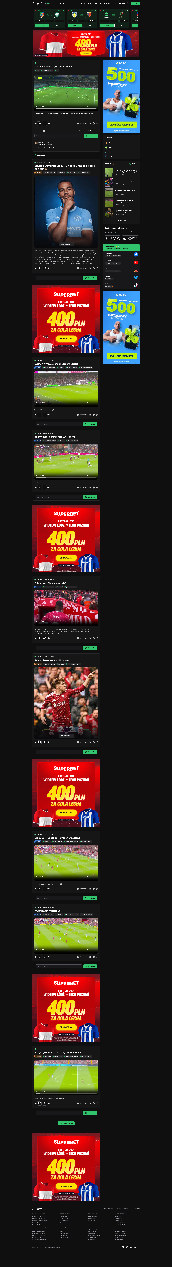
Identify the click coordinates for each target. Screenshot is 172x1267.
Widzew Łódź (91, 1233)
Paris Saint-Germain (121, 1235)
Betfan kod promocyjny (39, 1231)
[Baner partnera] (86, 43)
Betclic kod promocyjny (39, 1235)
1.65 (124, 21)
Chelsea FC (118, 1218)
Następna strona (65, 1123)
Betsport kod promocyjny (39, 1220)
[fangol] (37, 1208)
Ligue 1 (62, 1231)
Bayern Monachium (120, 1231)
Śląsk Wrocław (91, 1225)
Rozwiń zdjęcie (65, 244)
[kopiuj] (97, 123)
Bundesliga (63, 1227)
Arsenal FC (118, 1216)
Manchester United (120, 1225)
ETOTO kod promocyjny (39, 1216)
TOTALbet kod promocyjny (40, 1239)
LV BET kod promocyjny (39, 1227)
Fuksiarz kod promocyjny (39, 1225)
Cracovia (90, 1227)
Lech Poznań (91, 1220)
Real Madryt (118, 1227)
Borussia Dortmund (121, 1233)
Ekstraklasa (63, 1216)
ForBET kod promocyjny (39, 1237)
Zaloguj (135, 3)
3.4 (59, 21)
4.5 (104, 21)
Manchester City (120, 1223)
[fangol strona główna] (37, 3)
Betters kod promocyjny (39, 1233)
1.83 (72, 21)
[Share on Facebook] (94, 123)
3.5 (49, 21)
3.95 (91, 21)
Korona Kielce (91, 1239)
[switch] (47, 3)
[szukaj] (128, 3)
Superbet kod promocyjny (40, 1223)
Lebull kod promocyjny (39, 1218)
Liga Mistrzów (64, 1233)
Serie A (62, 1229)
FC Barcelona (119, 1229)
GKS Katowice (91, 1237)
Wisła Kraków (91, 1218)
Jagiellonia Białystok (93, 1229)
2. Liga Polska (64, 1220)
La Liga (62, 1225)
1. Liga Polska (64, 1218)
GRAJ (42, 25)
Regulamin (127, 1208)
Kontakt (118, 1208)
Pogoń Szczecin (92, 1231)
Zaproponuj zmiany (107, 1208)
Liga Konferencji (64, 1237)
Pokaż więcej (121, 220)
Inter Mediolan (119, 1239)
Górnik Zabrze (91, 1223)
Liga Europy (63, 1235)
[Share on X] (90, 123)
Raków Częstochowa (93, 1235)
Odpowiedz (51, 147)
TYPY (56, 25)
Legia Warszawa (92, 1216)
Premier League (64, 1223)
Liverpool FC (118, 1220)
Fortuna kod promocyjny (39, 1229)
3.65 (82, 21)
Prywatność (136, 1208)
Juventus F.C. (119, 1237)
